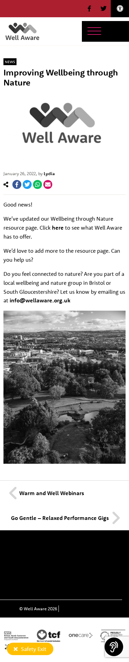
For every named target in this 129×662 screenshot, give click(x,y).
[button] (89, 9)
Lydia (49, 173)
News (10, 61)
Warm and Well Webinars (51, 493)
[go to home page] (22, 30)
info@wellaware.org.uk (40, 300)
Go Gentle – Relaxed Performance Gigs (60, 517)
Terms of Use (84, 587)
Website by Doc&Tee (81, 608)
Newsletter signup (45, 561)
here (58, 227)
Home (34, 547)
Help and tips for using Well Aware (64, 574)
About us (65, 547)
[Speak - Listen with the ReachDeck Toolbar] (114, 647)
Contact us (94, 561)
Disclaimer (42, 587)
